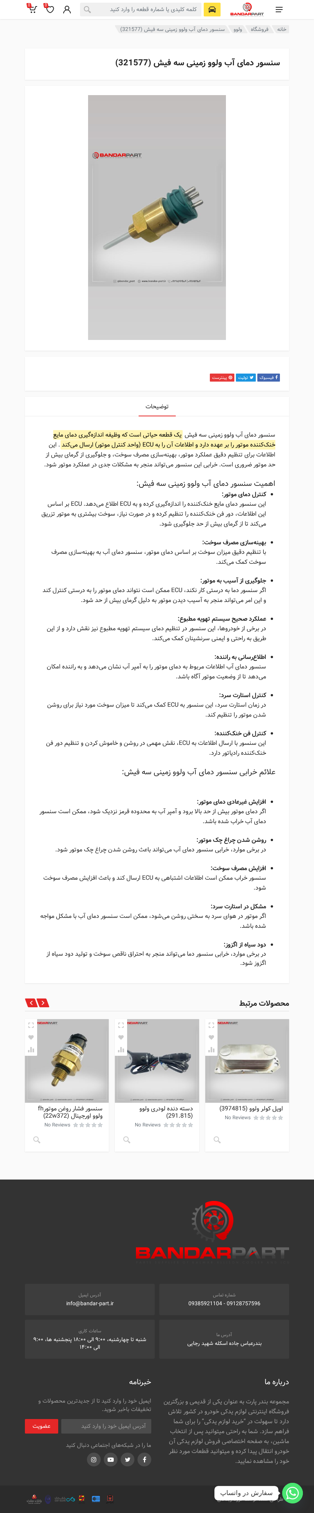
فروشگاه (259, 29)
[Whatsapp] (292, 1493)
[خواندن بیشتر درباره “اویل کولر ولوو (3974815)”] (217, 1140)
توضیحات (157, 406)
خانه (281, 29)
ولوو (238, 29)
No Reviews (238, 1118)
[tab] (157, 406)
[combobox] (140, 9)
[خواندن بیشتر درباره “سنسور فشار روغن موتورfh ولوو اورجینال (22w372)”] (37, 1140)
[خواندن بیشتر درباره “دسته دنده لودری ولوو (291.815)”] (127, 1140)
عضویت (42, 1426)
